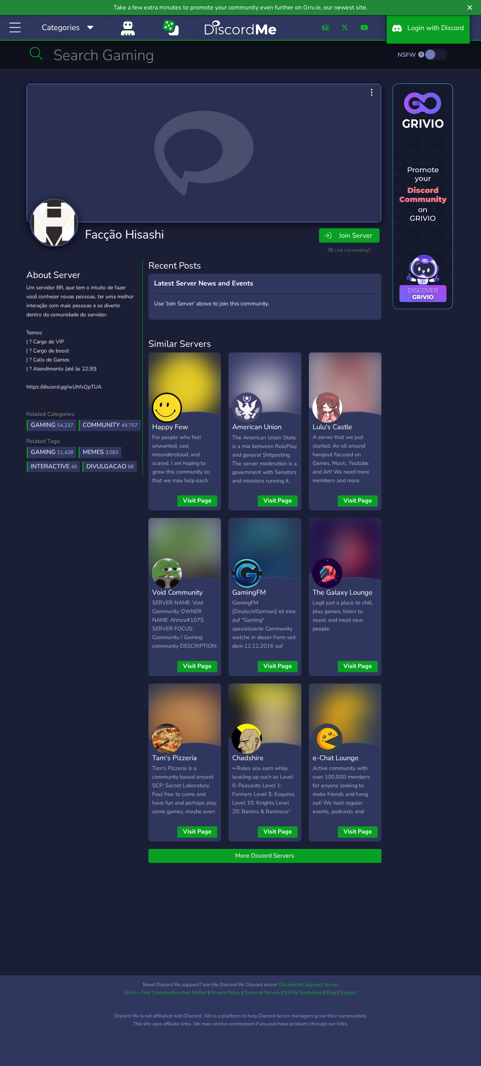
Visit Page (197, 501)
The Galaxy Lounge (342, 592)
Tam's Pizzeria (174, 757)
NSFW (407, 55)
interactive (54, 466)
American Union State (256, 432)
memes (100, 452)
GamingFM (249, 592)
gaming (52, 452)
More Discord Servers (264, 856)
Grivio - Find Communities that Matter (165, 992)
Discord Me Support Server (309, 984)
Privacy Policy (225, 992)
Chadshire (247, 757)
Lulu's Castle (332, 426)
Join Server (355, 235)
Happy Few (170, 426)
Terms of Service (262, 992)
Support (348, 992)
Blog (330, 992)
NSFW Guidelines (302, 992)
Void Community (177, 592)
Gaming (52, 425)
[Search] (36, 53)
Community (110, 425)
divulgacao (110, 466)
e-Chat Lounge (335, 757)
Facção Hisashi (124, 234)
